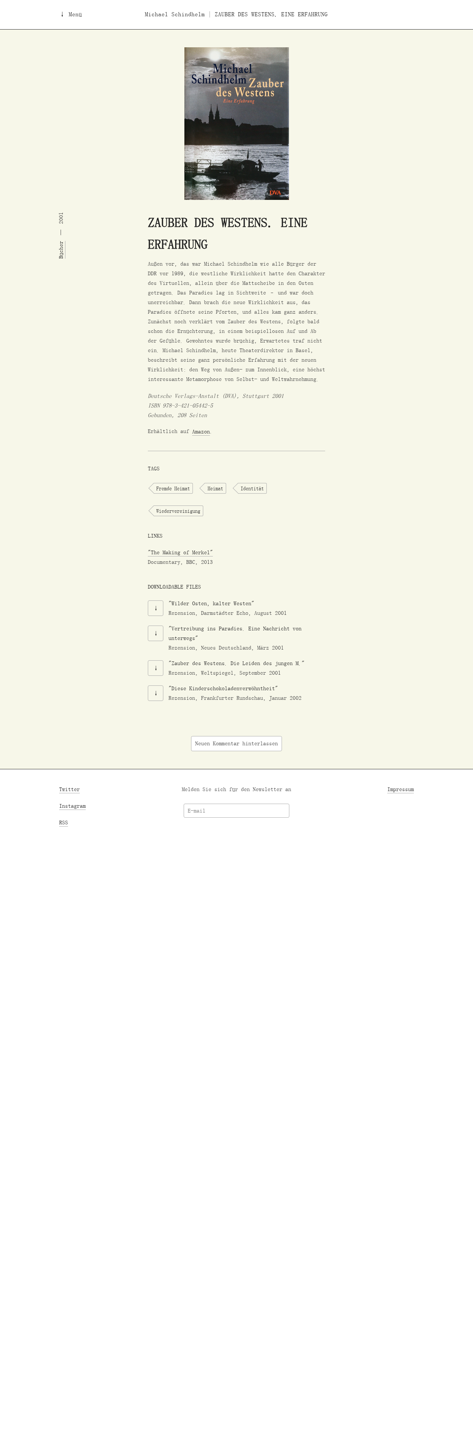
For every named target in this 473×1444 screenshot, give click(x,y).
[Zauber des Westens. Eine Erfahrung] (236, 123)
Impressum (400, 789)
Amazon (201, 431)
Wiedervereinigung (178, 511)
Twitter (69, 789)
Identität (252, 488)
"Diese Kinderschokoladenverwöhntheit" (223, 688)
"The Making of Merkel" (180, 552)
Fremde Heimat (173, 488)
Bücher (61, 250)
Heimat (215, 488)
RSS (63, 822)
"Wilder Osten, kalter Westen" (211, 603)
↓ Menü (70, 14)
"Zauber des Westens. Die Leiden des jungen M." (236, 663)
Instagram (72, 806)
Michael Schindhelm (175, 14)
